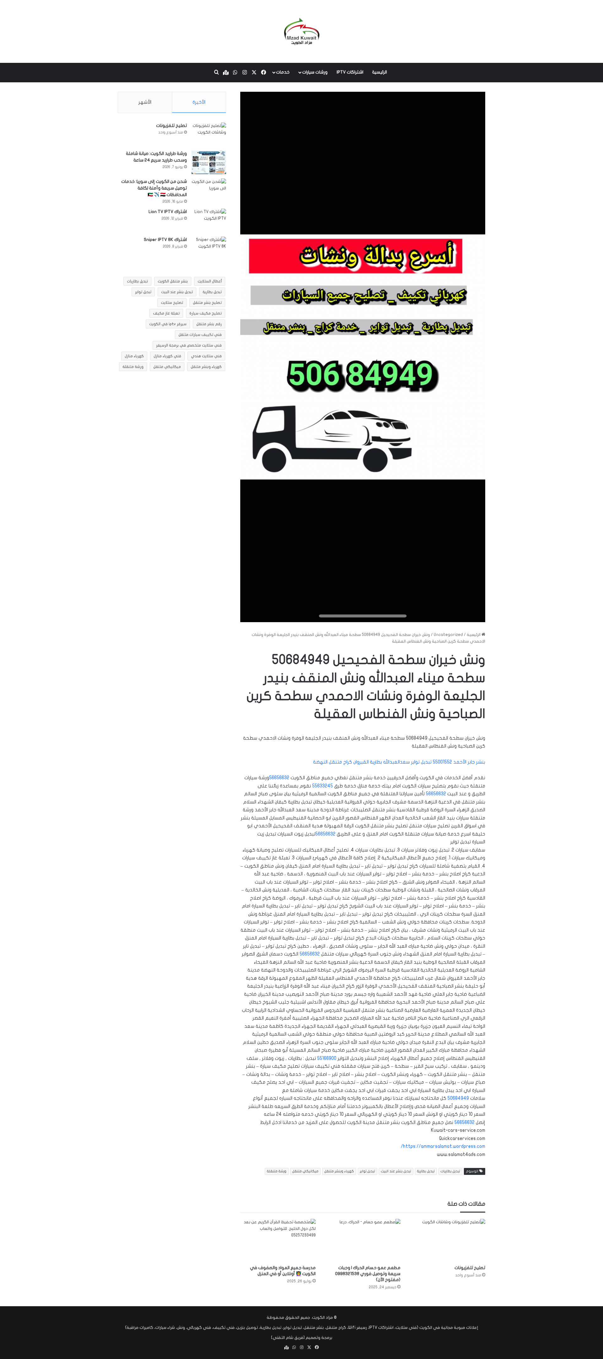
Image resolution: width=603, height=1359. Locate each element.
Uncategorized (448, 635)
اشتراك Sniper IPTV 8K (165, 239)
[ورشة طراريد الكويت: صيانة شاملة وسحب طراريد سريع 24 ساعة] (209, 162)
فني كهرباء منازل (167, 356)
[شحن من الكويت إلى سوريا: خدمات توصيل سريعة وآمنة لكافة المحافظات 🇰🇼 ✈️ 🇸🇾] (209, 190)
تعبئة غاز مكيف (166, 313)
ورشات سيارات (315, 72)
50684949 (458, 1098)
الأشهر (145, 102)
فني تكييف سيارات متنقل (200, 335)
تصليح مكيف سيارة (205, 313)
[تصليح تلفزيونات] (447, 1240)
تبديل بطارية (426, 1171)
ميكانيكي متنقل (305, 1171)
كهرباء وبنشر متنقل (339, 1171)
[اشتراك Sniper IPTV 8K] (209, 248)
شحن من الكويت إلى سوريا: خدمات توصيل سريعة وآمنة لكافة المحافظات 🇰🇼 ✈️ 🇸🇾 (154, 188)
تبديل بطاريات (450, 1171)
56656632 (279, 777)
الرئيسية (379, 72)
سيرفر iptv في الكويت (168, 324)
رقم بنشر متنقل (209, 324)
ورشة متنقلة (276, 1171)
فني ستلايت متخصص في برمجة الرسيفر (189, 345)
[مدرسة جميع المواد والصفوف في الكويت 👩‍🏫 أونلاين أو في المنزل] (278, 1240)
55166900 (326, 1058)
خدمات (283, 72)
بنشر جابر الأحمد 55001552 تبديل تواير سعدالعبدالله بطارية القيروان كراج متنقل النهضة (399, 761)
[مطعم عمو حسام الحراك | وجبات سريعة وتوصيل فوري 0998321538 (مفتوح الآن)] (362, 1240)
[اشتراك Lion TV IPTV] (209, 220)
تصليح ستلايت (172, 302)
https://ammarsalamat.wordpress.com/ (443, 1146)
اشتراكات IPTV (350, 72)
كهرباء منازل (134, 356)
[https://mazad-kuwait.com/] (301, 31)
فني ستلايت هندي (206, 356)
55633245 (322, 785)
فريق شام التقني (288, 1337)
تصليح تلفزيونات (469, 1267)
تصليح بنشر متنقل (207, 302)
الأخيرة (199, 102)
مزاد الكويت (322, 1317)
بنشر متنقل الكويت (173, 281)
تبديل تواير (367, 1171)
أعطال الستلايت (210, 281)
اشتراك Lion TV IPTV (168, 211)
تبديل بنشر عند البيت (396, 1171)
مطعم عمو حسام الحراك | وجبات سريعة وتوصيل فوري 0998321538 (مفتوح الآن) (367, 1273)
